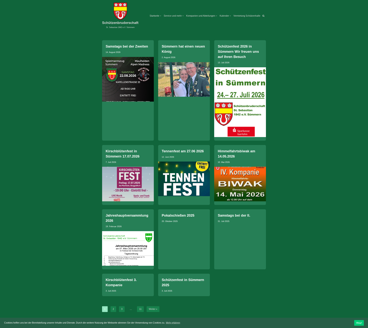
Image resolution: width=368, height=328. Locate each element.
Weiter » (153, 309)
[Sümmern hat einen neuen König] (184, 79)
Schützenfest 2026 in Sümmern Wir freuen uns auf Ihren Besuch (238, 51)
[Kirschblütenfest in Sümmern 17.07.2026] (128, 184)
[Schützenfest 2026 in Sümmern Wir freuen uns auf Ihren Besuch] (240, 102)
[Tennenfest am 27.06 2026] (184, 179)
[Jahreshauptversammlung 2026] (128, 248)
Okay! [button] (359, 323)
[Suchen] (263, 16)
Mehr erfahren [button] (173, 323)
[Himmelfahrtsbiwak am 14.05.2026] (240, 184)
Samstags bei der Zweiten (127, 46)
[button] (160, 15)
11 (140, 309)
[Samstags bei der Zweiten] (128, 79)
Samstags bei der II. (234, 215)
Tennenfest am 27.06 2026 (183, 151)
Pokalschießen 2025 (178, 215)
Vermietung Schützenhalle (246, 16)
